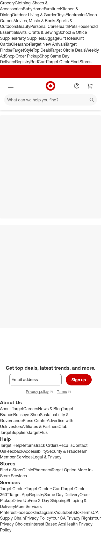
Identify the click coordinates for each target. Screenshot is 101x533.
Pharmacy (42, 469)
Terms (62, 391)
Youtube (63, 512)
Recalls (66, 445)
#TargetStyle (21, 50)
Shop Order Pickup (22, 56)
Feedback (14, 451)
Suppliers (19, 432)
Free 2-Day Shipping (48, 500)
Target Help (10, 445)
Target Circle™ (13, 488)
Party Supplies (29, 38)
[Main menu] (11, 86)
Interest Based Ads (47, 524)
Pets (73, 26)
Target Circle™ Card (44, 488)
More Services (28, 506)
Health (63, 26)
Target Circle (58, 61)
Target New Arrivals (47, 44)
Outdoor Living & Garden (34, 14)
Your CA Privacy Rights (72, 518)
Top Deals (42, 50)
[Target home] (50, 86)
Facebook (26, 512)
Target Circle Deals (68, 50)
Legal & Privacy (47, 456)
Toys (61, 14)
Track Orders (47, 445)
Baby (27, 8)
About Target (11, 408)
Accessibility (35, 451)
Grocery (7, 2)
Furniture (52, 8)
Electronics (76, 14)
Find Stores (80, 61)
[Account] (76, 86)
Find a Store (11, 469)
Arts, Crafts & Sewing (38, 32)
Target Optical (64, 469)
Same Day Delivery (62, 494)
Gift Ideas (68, 38)
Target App (19, 494)
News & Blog (50, 408)
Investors (13, 426)
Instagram (44, 512)
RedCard (38, 61)
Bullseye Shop (26, 414)
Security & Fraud (62, 451)
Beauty (23, 26)
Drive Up (21, 500)
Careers (30, 408)
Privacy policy (37, 391)
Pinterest (8, 512)
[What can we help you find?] (50, 100)
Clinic (27, 469)
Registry (22, 61)
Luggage (51, 38)
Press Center (35, 420)
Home (38, 8)
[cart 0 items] (90, 86)
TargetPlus (38, 432)
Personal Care (43, 26)
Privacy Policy (38, 518)
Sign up (78, 379)
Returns (28, 445)
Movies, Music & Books (34, 20)
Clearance (20, 44)
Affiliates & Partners (40, 426)
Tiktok (76, 512)
